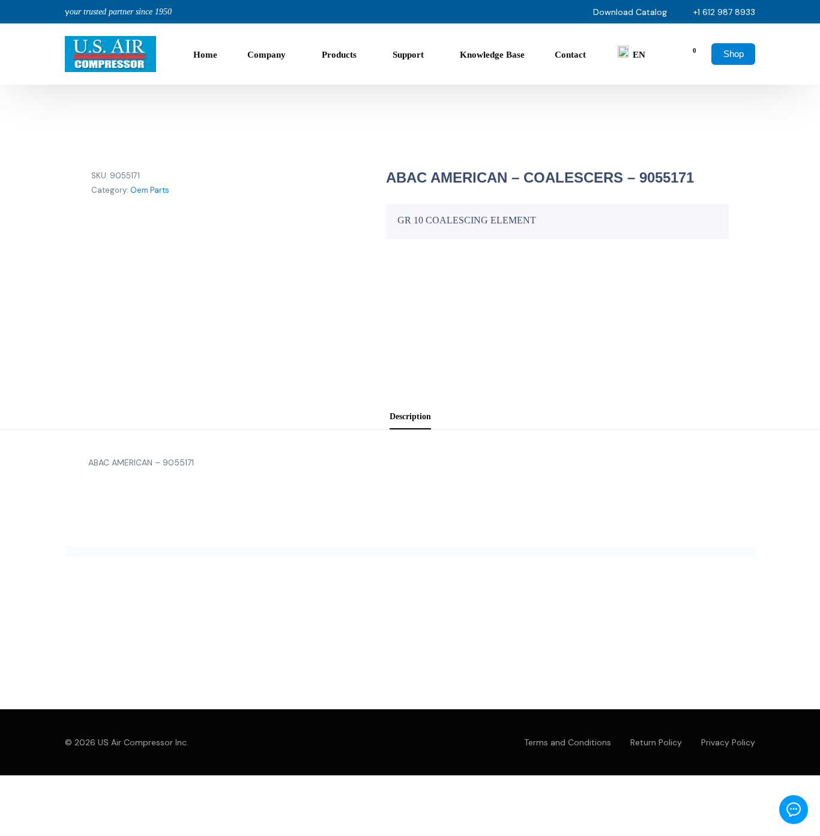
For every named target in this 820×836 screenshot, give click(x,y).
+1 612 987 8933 (724, 12)
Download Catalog (630, 12)
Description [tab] (410, 416)
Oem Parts (149, 190)
